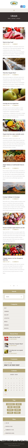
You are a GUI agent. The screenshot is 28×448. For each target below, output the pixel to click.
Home (9, 18)
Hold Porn (7, 363)
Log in (7, 423)
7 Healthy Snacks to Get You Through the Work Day (13, 259)
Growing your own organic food (10, 103)
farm (10, 407)
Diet (5, 308)
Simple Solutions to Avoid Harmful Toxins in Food (13, 165)
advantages (10, 404)
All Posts (13, 18)
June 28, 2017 (6, 44)
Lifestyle (6, 318)
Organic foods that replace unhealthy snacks (13, 134)
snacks (17, 410)
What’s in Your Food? (8, 42)
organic (17, 407)
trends (17, 412)
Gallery (6, 315)
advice (18, 404)
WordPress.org (10, 433)
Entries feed (9, 426)
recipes (10, 410)
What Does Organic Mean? (9, 72)
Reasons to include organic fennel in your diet (14, 227)
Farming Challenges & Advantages (11, 197)
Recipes (6, 328)
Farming (6, 311)
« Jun (5, 394)
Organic (6, 325)
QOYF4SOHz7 (14, 339)
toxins (10, 412)
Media (5, 321)
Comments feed (10, 430)
